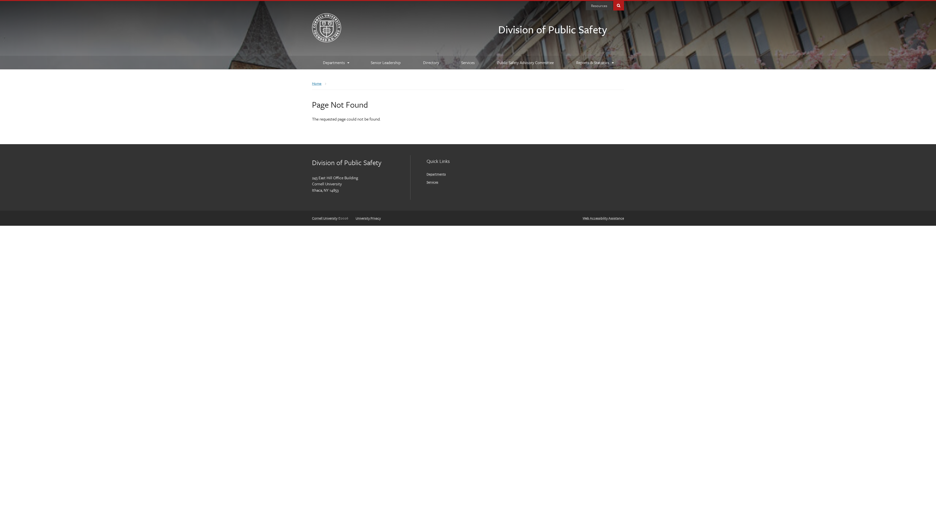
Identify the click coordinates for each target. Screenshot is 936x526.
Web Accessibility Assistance (603, 218)
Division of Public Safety (552, 29)
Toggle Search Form (618, 5)
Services (432, 182)
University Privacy (368, 218)
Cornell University (324, 218)
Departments (436, 174)
